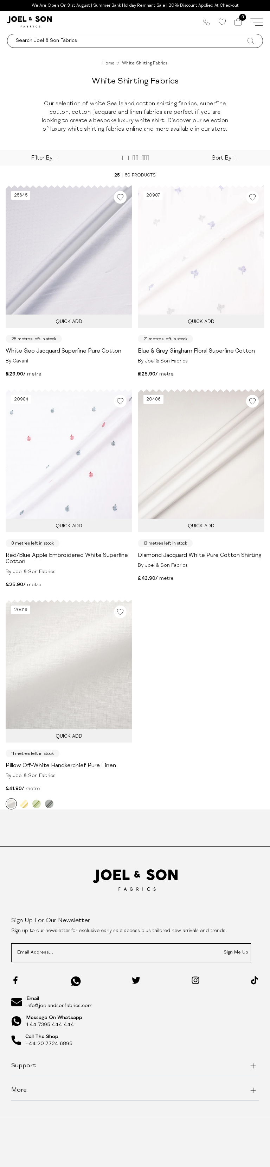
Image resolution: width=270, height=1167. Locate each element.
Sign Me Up (236, 952)
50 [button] (127, 175)
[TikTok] (254, 980)
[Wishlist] (222, 21)
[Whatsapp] (76, 981)
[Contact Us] (206, 21)
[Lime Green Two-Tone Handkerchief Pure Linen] (36, 803)
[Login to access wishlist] (120, 197)
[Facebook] (15, 980)
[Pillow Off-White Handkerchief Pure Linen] (11, 803)
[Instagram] (195, 980)
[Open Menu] (256, 21)
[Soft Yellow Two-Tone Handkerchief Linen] (24, 803)
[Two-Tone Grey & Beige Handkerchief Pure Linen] (49, 803)
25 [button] (117, 175)
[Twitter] (136, 980)
